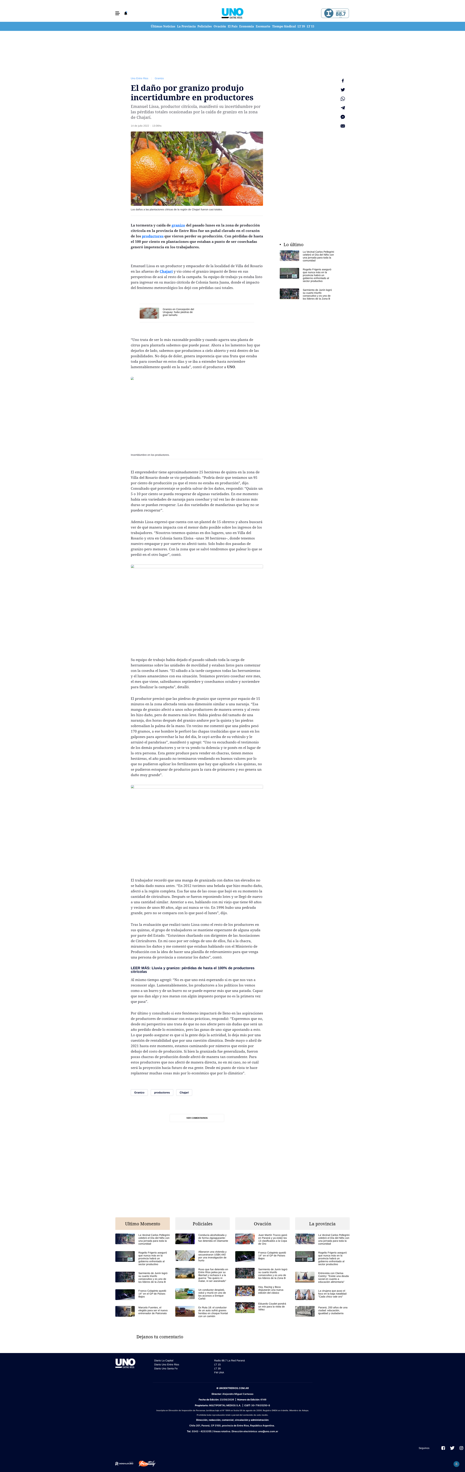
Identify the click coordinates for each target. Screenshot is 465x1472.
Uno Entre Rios (139, 78)
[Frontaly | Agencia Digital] (144, 1464)
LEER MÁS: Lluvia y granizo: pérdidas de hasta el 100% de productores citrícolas (192, 970)
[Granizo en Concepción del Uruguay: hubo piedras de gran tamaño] (168, 313)
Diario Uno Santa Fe (166, 1368)
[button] (117, 13)
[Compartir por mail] (342, 126)
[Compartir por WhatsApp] (342, 98)
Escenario (263, 26)
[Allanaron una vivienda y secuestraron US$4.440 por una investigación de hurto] (202, 1256)
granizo (178, 225)
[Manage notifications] (456, 1464)
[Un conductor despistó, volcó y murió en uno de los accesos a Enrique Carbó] (202, 1294)
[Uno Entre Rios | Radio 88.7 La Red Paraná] (334, 13)
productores (152, 236)
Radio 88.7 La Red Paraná (229, 1360)
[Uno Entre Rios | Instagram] (461, 1448)
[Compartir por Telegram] (342, 108)
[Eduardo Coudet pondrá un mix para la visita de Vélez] (262, 1307)
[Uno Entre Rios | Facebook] (443, 1448)
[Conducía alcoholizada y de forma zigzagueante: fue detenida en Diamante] (202, 1239)
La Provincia (186, 26)
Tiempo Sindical (284, 26)
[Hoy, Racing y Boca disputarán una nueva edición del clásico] (262, 1290)
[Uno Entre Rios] (232, 13)
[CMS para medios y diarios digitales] (124, 1463)
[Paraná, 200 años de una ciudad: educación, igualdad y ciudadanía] (322, 1311)
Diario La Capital (163, 1360)
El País (233, 26)
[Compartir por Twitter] (342, 89)
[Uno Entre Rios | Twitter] (452, 1448)
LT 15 (310, 26)
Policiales (204, 26)
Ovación (220, 26)
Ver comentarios (197, 1118)
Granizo (159, 78)
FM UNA (219, 1372)
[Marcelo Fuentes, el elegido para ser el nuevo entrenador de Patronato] (142, 1311)
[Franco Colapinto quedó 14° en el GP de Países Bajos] (142, 1294)
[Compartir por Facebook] (342, 80)
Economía (246, 26)
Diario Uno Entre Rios (166, 1364)
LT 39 (301, 26)
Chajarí (166, 271)
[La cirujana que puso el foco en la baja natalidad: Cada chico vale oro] (322, 1294)
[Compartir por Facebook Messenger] (342, 117)
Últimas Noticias (163, 26)
